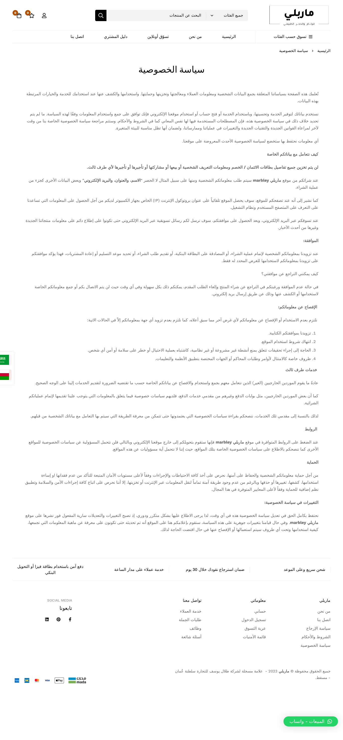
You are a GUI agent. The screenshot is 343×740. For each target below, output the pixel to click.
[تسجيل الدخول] (44, 15)
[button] (310, 721)
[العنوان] (47, 619)
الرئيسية (323, 50)
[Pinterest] (58, 619)
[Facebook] (70, 619)
